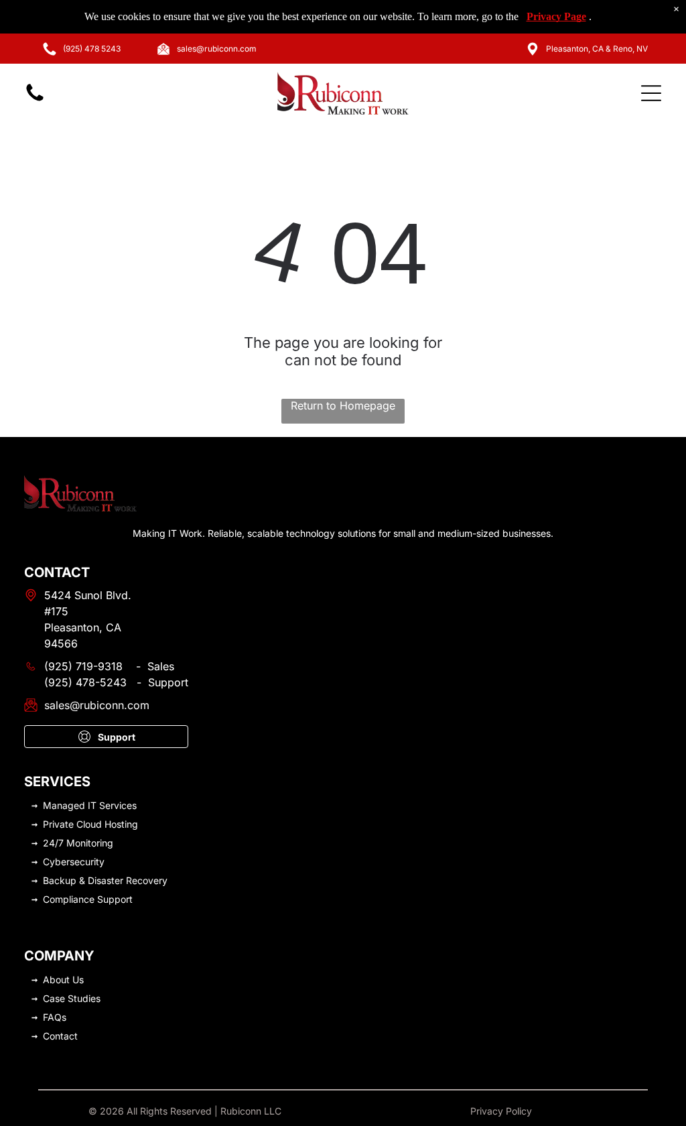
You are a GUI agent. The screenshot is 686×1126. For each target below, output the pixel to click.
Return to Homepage (343, 405)
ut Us (72, 979)
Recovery (146, 880)
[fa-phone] (35, 100)
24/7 (53, 843)
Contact (60, 1036)
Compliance (68, 899)
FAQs (54, 1017)
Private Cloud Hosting (90, 824)
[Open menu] (651, 93)
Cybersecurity (74, 861)
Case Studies (71, 998)
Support (115, 899)
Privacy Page (556, 16)
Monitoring (89, 843)
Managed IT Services (90, 805)
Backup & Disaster (83, 880)
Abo (52, 979)
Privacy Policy (501, 1111)
